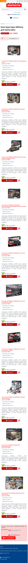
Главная (2, 23)
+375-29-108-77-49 (15, 14)
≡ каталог (3, 1)
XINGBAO (15, 33)
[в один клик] (19, 84)
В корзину (10, 84)
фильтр (5, 38)
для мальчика (4, 33)
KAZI (11, 33)
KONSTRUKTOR (14, 5)
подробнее (4, 78)
